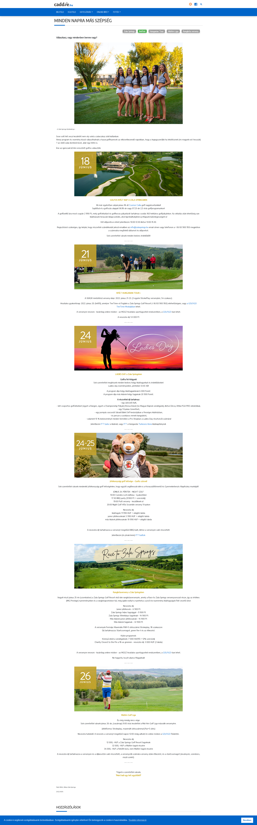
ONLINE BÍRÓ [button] (102, 12)
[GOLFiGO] (190, 4)
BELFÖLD (60, 12)
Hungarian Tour (157, 31)
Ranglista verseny (191, 31)
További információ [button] (137, 820)
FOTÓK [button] (116, 12)
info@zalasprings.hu (139, 227)
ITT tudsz (104, 424)
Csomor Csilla (135, 205)
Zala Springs (129, 31)
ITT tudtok (140, 535)
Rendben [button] (247, 820)
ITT (125, 424)
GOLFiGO (167, 312)
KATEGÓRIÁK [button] (85, 12)
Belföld (142, 31)
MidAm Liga (173, 31)
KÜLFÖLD (72, 12)
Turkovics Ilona (145, 424)
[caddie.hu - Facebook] (196, 4)
